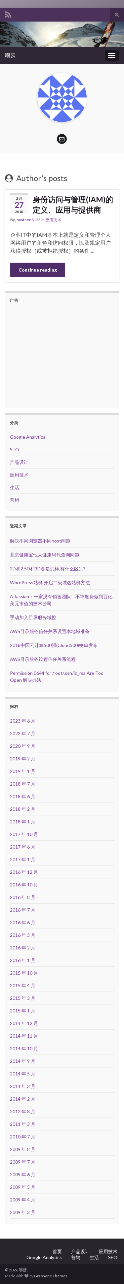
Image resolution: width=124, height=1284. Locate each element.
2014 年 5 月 (22, 1073)
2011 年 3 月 (22, 1124)
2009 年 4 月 (22, 1199)
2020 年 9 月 (22, 746)
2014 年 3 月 (22, 1086)
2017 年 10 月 (24, 834)
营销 (14, 500)
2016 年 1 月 (22, 960)
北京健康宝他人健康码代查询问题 (44, 554)
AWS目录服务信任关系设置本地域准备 (50, 631)
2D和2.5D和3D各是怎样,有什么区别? (47, 568)
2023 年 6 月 (22, 721)
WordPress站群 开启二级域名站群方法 (50, 582)
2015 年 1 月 (22, 1010)
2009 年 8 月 (22, 1149)
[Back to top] (109, 1269)
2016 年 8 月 (22, 897)
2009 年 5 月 (22, 1187)
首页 (57, 1251)
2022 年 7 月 (22, 733)
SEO (14, 449)
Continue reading (38, 270)
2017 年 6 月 (22, 847)
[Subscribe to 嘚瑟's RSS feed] (8, 13)
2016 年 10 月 (24, 884)
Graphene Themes (50, 1275)
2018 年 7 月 (22, 784)
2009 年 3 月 (22, 1212)
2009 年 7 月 (22, 1162)
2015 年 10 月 (24, 973)
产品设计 (19, 462)
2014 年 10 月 (24, 1048)
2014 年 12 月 (24, 1023)
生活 (14, 487)
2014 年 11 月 (24, 1036)
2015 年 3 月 (22, 998)
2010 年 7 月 (22, 1136)
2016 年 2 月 (22, 947)
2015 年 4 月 (22, 985)
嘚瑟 (10, 55)
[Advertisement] (65, 354)
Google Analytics (27, 437)
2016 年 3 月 (22, 935)
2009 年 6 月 (22, 1174)
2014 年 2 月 (22, 1099)
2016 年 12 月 (24, 872)
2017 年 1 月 (22, 859)
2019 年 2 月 (22, 758)
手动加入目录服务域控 (33, 617)
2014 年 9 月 (22, 1061)
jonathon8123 (28, 219)
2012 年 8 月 (22, 1111)
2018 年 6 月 (22, 796)
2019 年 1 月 (22, 771)
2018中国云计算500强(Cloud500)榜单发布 (54, 645)
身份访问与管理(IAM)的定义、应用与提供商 (73, 204)
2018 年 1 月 (22, 821)
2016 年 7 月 (22, 910)
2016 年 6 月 (22, 922)
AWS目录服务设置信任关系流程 (43, 659)
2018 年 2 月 (22, 809)
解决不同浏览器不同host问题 (40, 541)
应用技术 (53, 219)
